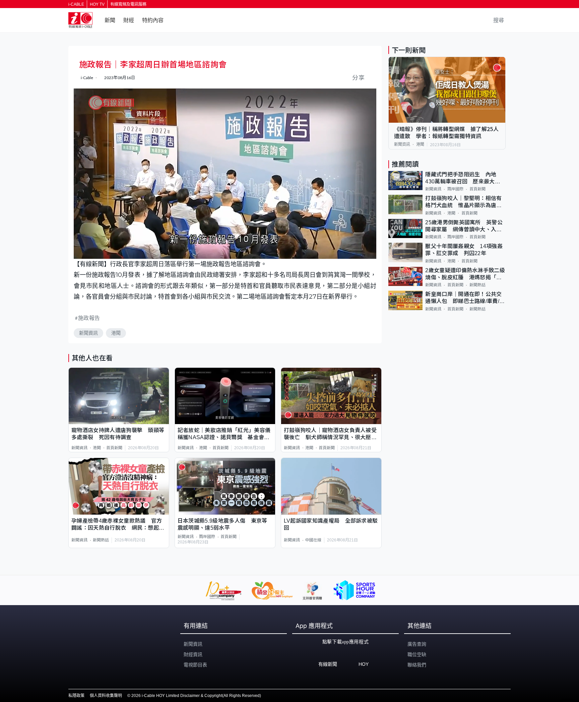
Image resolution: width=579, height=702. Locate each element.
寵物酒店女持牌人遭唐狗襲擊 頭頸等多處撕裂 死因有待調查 (117, 433)
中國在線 (313, 540)
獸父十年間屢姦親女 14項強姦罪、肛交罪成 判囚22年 (464, 249)
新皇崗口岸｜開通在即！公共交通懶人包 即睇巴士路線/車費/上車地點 (465, 298)
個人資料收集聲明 (106, 695)
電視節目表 (195, 665)
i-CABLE (76, 4)
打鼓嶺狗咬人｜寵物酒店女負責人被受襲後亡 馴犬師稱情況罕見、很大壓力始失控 (330, 434)
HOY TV (97, 4)
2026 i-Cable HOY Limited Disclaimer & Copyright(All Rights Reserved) (196, 695)
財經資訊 (193, 654)
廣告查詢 (416, 644)
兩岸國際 (207, 536)
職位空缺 (416, 654)
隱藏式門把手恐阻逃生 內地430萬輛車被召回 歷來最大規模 (462, 178)
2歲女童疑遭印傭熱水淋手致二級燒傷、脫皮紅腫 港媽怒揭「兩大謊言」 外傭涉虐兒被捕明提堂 (465, 274)
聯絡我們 (416, 665)
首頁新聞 (114, 448)
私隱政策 (76, 695)
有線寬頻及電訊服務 (128, 4)
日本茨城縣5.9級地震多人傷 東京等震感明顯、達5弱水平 (222, 524)
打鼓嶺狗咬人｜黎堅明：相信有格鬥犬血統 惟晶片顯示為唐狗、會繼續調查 (463, 202)
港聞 (116, 333)
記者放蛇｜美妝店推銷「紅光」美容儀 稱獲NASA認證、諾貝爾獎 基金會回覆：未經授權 (225, 434)
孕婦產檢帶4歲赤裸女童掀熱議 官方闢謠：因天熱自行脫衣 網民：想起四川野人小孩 (117, 525)
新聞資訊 (88, 333)
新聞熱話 (101, 540)
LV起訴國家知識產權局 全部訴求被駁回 (331, 524)
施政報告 (89, 317)
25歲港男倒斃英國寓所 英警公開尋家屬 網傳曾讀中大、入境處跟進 (464, 226)
